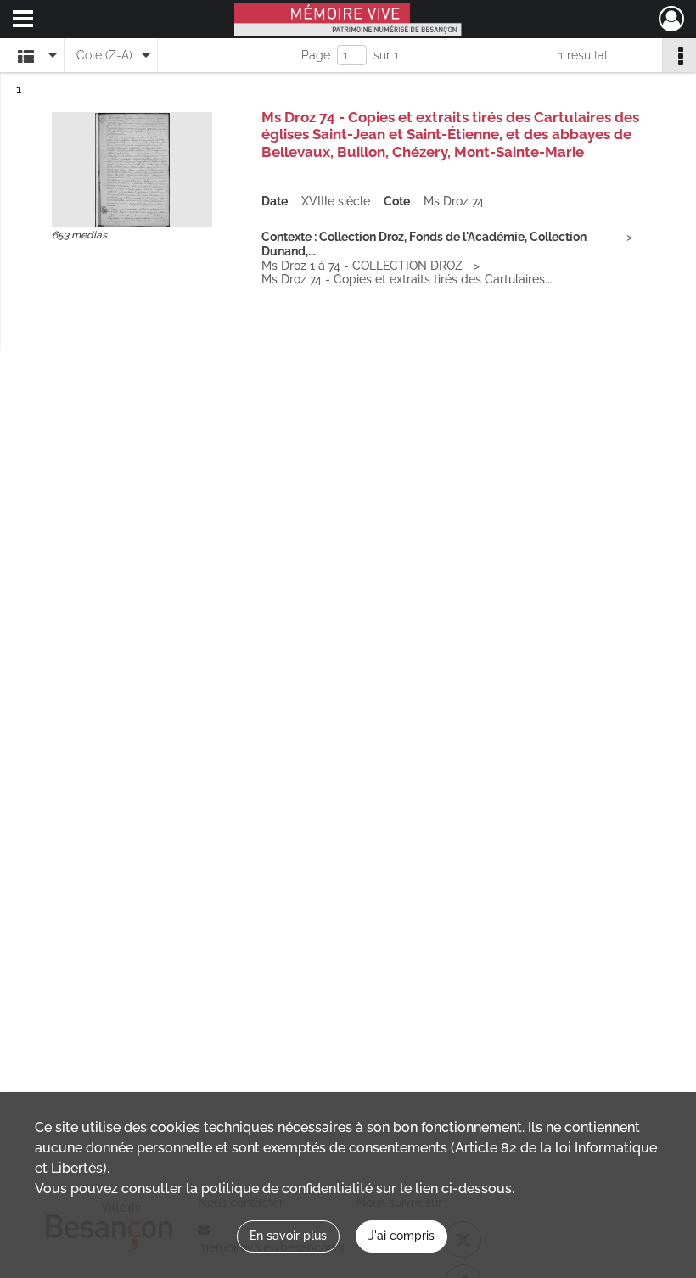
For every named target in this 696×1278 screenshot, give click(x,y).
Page (315, 55)
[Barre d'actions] (679, 55)
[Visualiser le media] (132, 169)
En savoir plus (288, 1235)
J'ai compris (401, 1235)
